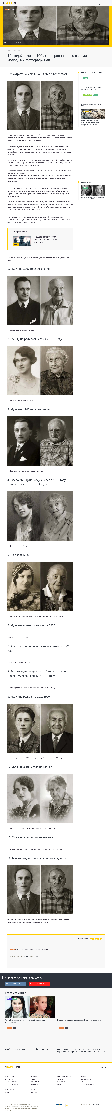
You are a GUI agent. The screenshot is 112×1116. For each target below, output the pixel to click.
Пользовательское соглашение (89, 1087)
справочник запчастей (63, 1076)
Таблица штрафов (11, 1081)
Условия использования (87, 1084)
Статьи (70, 4)
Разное (32, 949)
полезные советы (37, 1081)
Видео (7, 1092)
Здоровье (34, 1087)
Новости (33, 1079)
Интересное (45, 949)
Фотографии (93, 4)
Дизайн (101, 4)
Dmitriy (36, 956)
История (38, 949)
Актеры (31, 4)
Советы (95, 111)
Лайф (12, 9)
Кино (38, 4)
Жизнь (8, 9)
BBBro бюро (96, 1104)
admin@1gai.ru (85, 1081)
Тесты (9, 999)
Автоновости (9, 1089)
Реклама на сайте (86, 1079)
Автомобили (60, 1079)
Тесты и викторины (59, 4)
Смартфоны (34, 1092)
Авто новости (87, 94)
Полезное (59, 1087)
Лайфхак (84, 4)
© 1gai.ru (26, 956)
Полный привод (10, 1076)
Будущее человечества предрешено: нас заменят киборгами (45, 240)
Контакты (83, 1076)
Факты (77, 4)
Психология (34, 1076)
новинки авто (35, 1084)
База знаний (46, 4)
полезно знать (61, 1081)
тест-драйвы (35, 1089)
